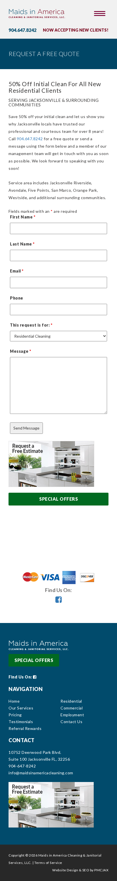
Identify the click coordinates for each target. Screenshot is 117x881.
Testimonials (21, 721)
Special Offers (58, 499)
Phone (16, 298)
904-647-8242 (22, 766)
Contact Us (71, 721)
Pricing (15, 714)
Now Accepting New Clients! (75, 30)
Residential (71, 701)
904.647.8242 (22, 30)
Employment (72, 714)
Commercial (71, 707)
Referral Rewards (25, 728)
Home (14, 701)
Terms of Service (48, 863)
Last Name (22, 244)
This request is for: (31, 325)
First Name (22, 216)
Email (17, 271)
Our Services (21, 707)
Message (20, 351)
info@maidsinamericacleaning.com (41, 772)
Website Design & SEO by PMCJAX (80, 870)
